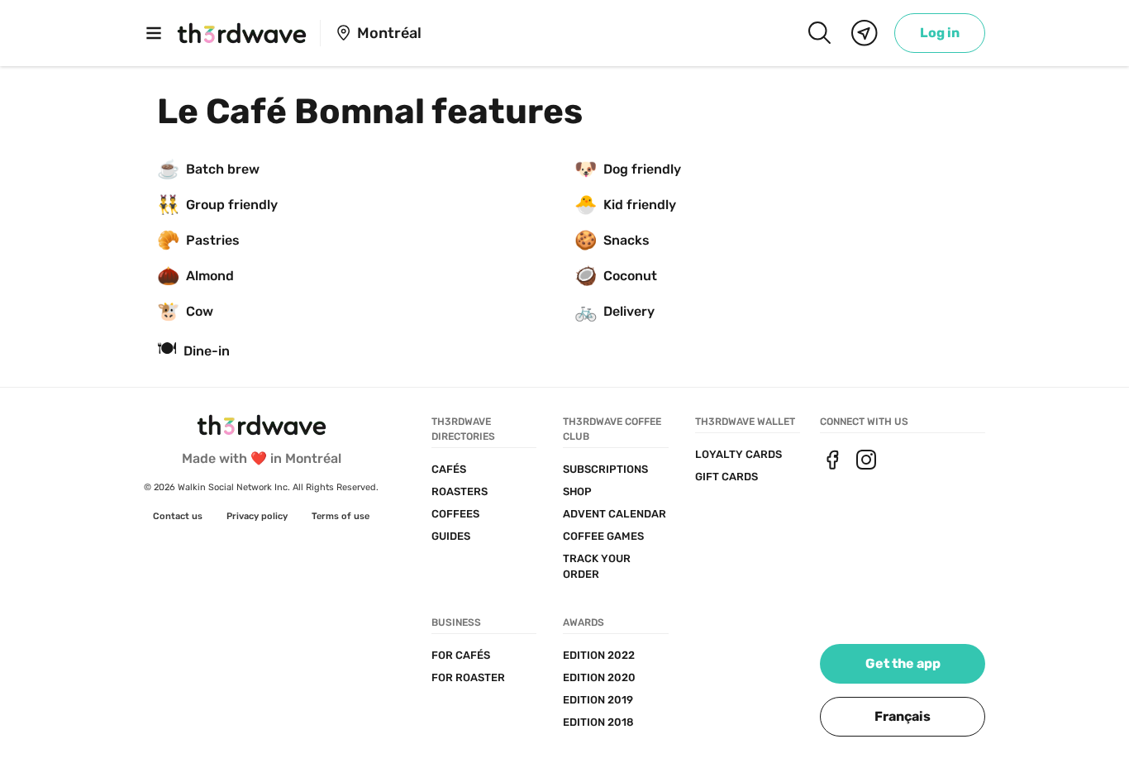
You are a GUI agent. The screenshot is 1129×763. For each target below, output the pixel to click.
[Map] (864, 33)
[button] (902, 717)
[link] (939, 33)
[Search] (819, 33)
